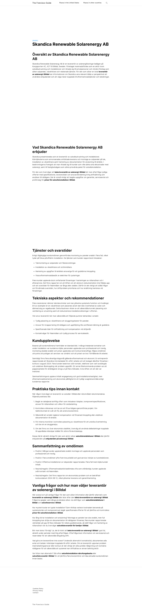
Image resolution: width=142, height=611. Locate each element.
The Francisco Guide (41, 3)
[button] (107, 3)
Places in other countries (92, 3)
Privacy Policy (38, 590)
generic (35, 40)
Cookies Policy (38, 588)
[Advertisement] (71, 21)
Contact (35, 592)
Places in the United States (69, 3)
